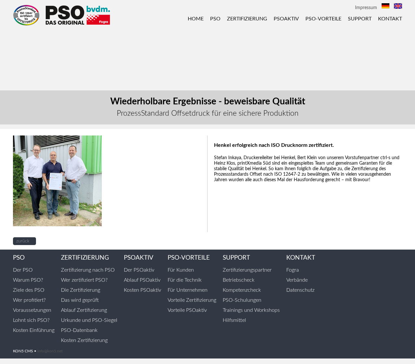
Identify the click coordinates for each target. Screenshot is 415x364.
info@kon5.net (50, 351)
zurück (23, 241)
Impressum (366, 8)
